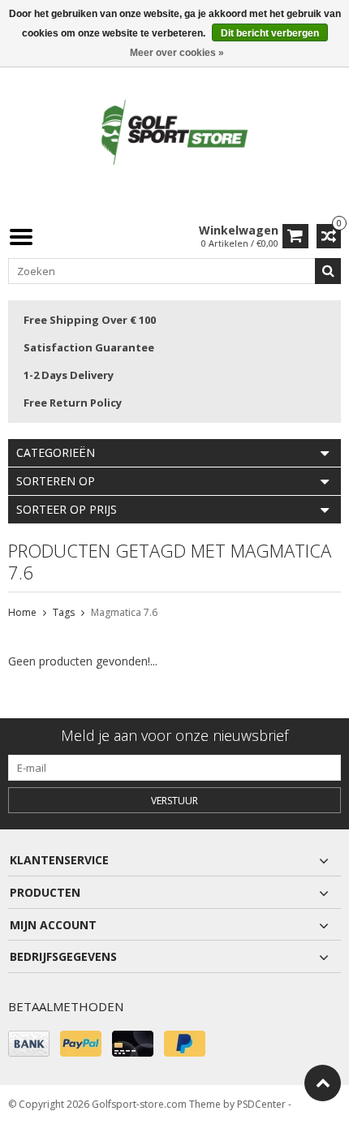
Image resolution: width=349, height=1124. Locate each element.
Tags (64, 612)
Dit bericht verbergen (270, 33)
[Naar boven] (322, 1083)
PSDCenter (261, 1104)
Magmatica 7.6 (124, 612)
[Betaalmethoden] (29, 1044)
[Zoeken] (328, 271)
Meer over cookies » (177, 52)
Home (22, 612)
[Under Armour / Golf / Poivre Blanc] (174, 133)
